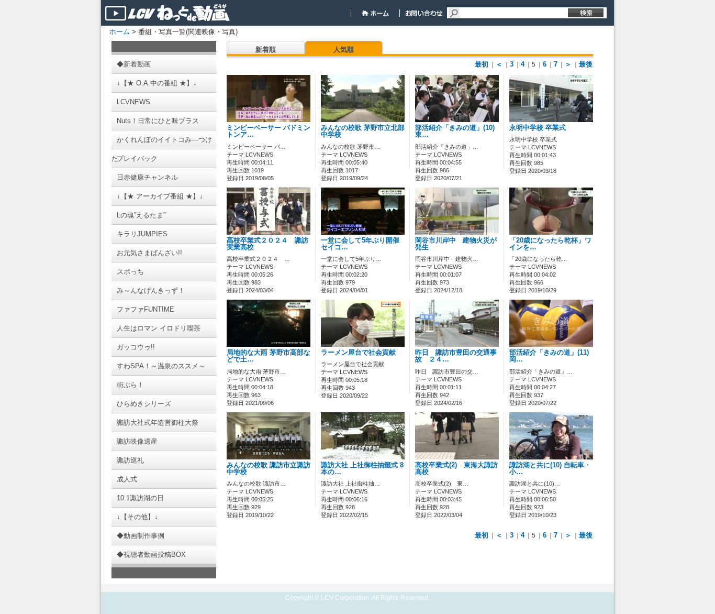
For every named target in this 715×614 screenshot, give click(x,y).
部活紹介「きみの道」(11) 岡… (549, 356)
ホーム (119, 32)
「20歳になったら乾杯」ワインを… (550, 244)
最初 (481, 64)
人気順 (343, 49)
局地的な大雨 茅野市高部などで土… (268, 356)
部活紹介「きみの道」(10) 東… (455, 131)
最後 (586, 64)
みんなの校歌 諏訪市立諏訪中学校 (268, 469)
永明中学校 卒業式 (537, 127)
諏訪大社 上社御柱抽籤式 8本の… (362, 469)
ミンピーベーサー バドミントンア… (268, 131)
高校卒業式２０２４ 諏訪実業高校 (267, 244)
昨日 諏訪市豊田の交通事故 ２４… (456, 356)
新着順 (265, 49)
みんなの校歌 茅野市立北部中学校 (363, 131)
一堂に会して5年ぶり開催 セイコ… (363, 244)
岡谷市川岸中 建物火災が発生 (456, 244)
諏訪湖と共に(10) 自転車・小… (550, 469)
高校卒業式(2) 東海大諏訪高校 (456, 469)
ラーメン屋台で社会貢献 (358, 352)
